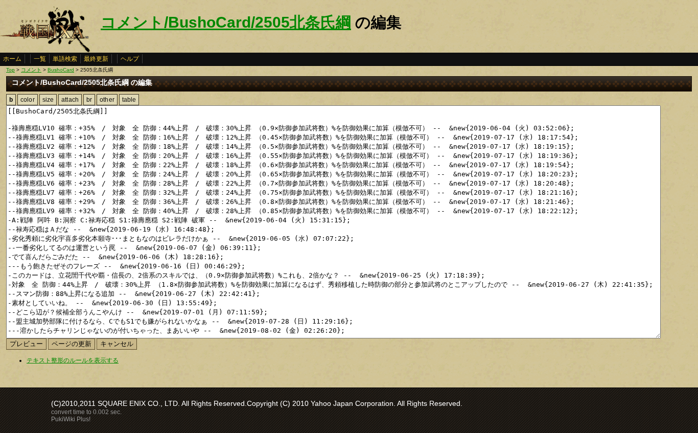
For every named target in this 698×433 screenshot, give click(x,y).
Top (10, 70)
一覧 (40, 58)
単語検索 (65, 58)
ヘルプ (130, 58)
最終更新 (96, 58)
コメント (31, 70)
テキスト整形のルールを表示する (73, 360)
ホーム (12, 58)
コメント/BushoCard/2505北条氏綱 (226, 22)
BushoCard (61, 70)
